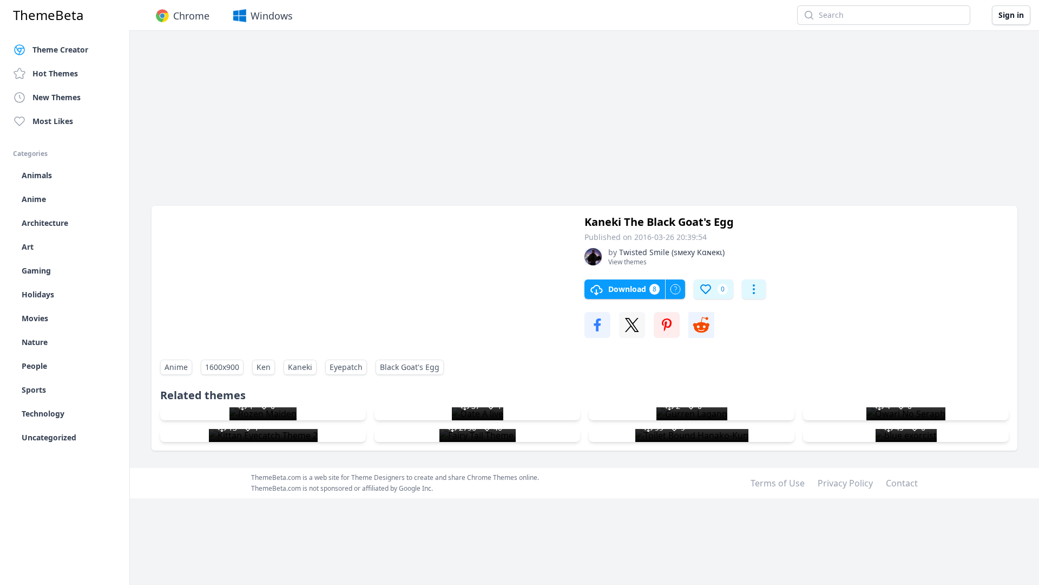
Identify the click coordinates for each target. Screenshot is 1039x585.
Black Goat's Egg (409, 367)
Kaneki (300, 367)
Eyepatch (346, 367)
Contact (902, 483)
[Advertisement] (476, 123)
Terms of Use (778, 483)
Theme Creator (60, 49)
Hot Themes (55, 73)
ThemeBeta (48, 15)
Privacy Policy (845, 483)
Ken (264, 367)
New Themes (56, 97)
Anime (176, 367)
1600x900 (222, 367)
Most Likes (52, 121)
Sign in (1011, 15)
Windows (272, 15)
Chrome (191, 15)
